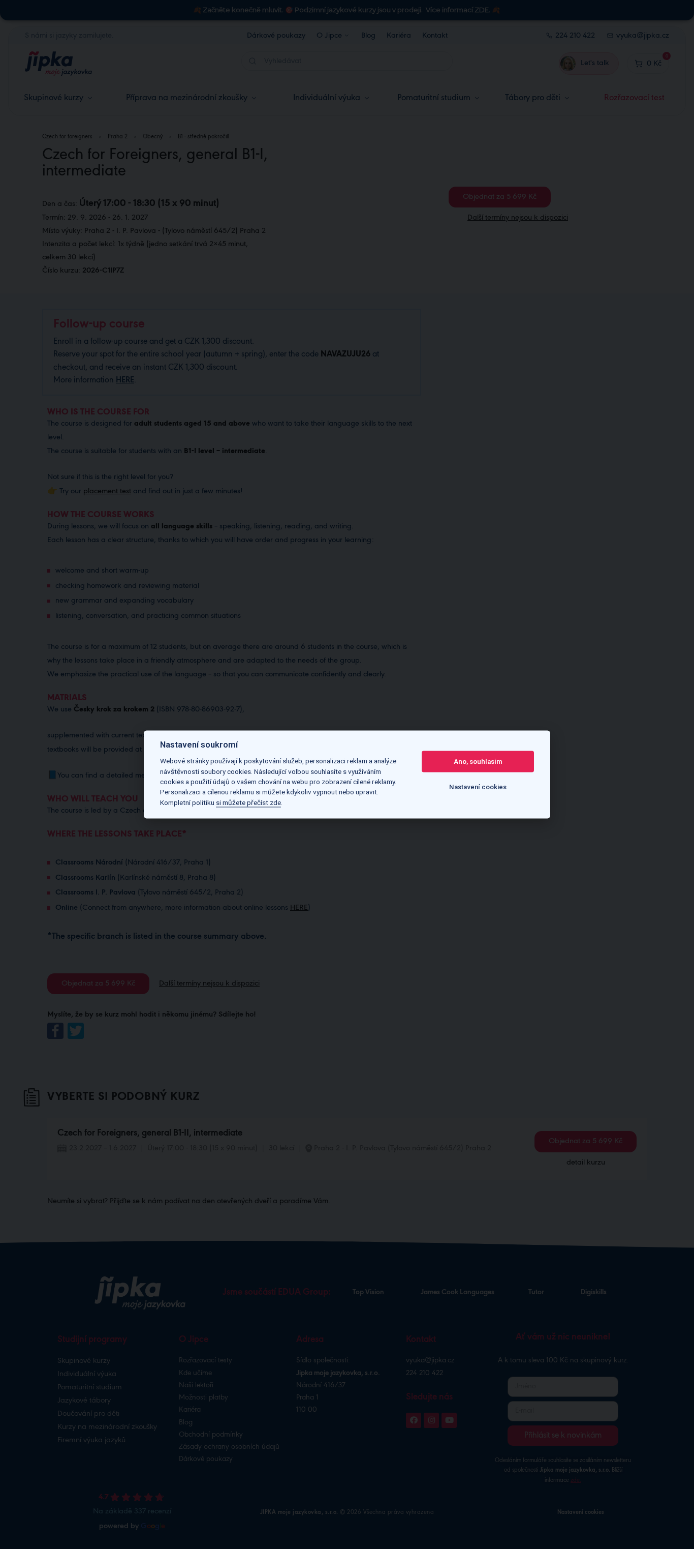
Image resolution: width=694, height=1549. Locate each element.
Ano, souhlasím (478, 761)
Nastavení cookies (478, 787)
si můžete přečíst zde (248, 802)
